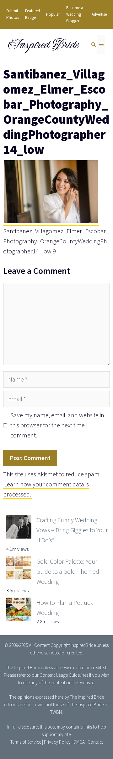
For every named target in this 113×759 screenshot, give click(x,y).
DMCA (79, 742)
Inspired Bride (43, 44)
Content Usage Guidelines (64, 675)
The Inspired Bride (23, 667)
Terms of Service (25, 742)
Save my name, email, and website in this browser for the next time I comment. (57, 425)
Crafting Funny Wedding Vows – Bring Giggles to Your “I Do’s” (72, 530)
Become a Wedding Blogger (74, 14)
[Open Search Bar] (93, 44)
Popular (53, 14)
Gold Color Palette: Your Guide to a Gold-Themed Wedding (67, 571)
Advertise (99, 14)
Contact (95, 742)
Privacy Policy (57, 742)
